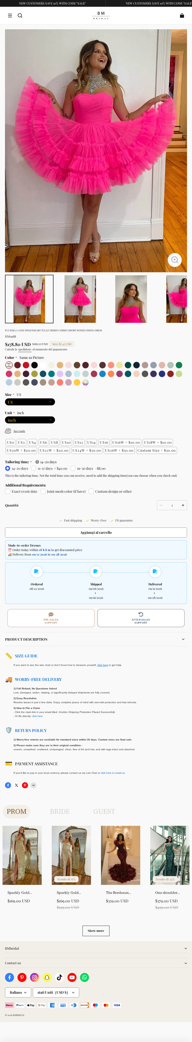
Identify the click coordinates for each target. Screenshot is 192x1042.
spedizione (25, 349)
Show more (96, 931)
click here (37, 716)
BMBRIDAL (18, 1014)
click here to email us (113, 772)
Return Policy (31, 730)
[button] (10, 16)
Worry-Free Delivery (38, 679)
